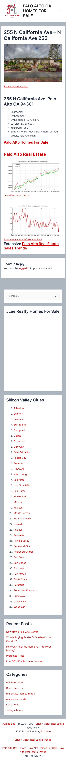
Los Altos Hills (22, 485)
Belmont (18, 413)
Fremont (19, 463)
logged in (24, 268)
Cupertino (19, 441)
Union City (20, 601)
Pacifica (18, 529)
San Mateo (20, 573)
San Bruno (20, 557)
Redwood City (22, 546)
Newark (18, 524)
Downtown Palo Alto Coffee (22, 631)
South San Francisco (26, 590)
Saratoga (19, 584)
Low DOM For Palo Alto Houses (24, 661)
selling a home (14, 710)
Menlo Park (20, 496)
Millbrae (18, 502)
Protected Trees (15, 655)
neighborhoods (15, 682)
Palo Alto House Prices (17, 195)
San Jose (19, 568)
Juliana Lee (8, 723)
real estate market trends (20, 693)
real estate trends (16, 699)
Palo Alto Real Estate (25, 154)
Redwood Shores (24, 551)
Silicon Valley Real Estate (50, 723)
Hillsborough (21, 474)
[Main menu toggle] (59, 10)
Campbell (19, 430)
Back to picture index (16, 86)
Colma (17, 435)
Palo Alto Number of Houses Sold (23, 239)
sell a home (12, 704)
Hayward (19, 468)
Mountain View (22, 518)
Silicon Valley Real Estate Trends (33, 739)
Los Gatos (20, 491)
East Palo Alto (22, 452)
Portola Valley (21, 540)
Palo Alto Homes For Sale (26, 142)
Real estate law (14, 688)
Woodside (19, 606)
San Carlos (20, 562)
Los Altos (19, 479)
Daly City (19, 446)
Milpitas (18, 507)
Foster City (20, 457)
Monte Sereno (22, 513)
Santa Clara (20, 579)
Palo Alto (19, 535)
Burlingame (20, 424)
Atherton (19, 408)
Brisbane (19, 419)
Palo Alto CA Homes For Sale (37, 11)
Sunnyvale (20, 596)
